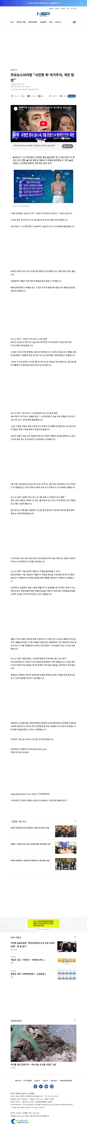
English (57, 8)
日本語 (63, 8)
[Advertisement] (43, 47)
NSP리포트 (32, 22)
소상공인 (43, 22)
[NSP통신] (43, 14)
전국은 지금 (21, 22)
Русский (73, 8)
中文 (68, 8)
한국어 (51, 8)
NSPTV (58, 22)
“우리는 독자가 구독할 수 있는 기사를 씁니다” (43, 3)
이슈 (51, 22)
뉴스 (12, 22)
